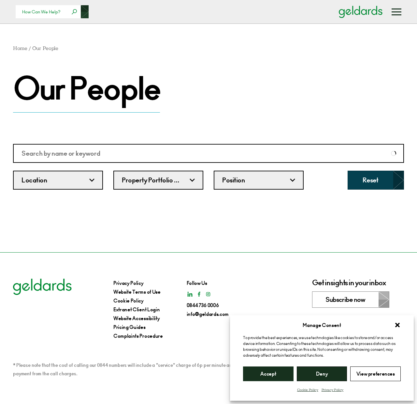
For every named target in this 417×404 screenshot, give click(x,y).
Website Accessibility (136, 318)
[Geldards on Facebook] (199, 294)
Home (20, 48)
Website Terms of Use (137, 292)
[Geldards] (360, 12)
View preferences (375, 374)
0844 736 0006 (203, 305)
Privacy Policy (333, 390)
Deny (322, 374)
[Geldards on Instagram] (208, 294)
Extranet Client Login (136, 309)
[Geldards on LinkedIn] (190, 294)
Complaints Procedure (138, 336)
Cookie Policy (307, 390)
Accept (268, 374)
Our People (45, 48)
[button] (397, 325)
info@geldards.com (208, 314)
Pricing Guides (129, 327)
